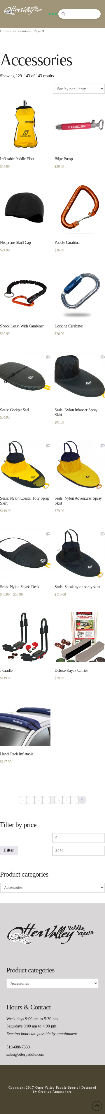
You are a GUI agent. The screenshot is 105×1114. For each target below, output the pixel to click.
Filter (9, 850)
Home (4, 31)
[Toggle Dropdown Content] (52, 14)
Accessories (21, 31)
